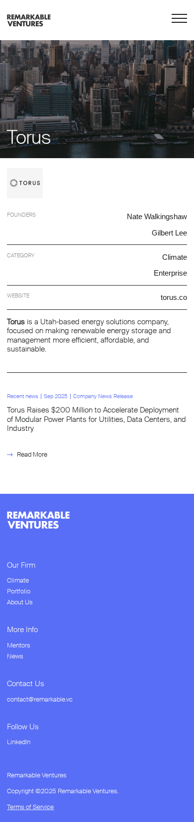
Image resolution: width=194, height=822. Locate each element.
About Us (20, 602)
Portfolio (18, 591)
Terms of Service (30, 807)
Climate (18, 581)
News (15, 656)
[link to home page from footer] (38, 520)
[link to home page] (29, 19)
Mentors (18, 645)
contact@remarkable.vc (40, 700)
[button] (179, 20)
